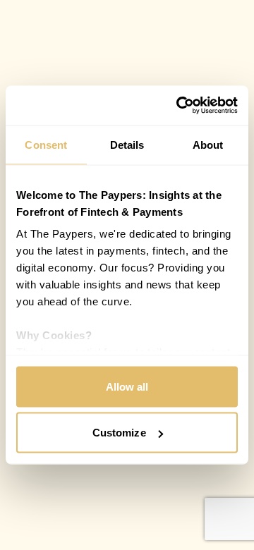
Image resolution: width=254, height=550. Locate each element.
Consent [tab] (46, 144)
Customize (119, 433)
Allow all (127, 386)
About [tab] (208, 144)
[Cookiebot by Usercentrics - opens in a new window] (179, 106)
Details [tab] (127, 144)
